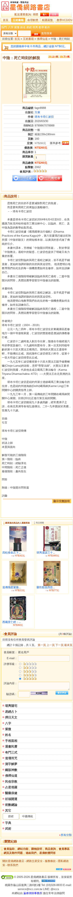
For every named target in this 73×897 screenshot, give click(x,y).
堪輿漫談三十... (45, 552)
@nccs (55, 889)
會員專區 (64, 848)
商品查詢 (50, 848)
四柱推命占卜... (11, 552)
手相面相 (11, 740)
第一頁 (42, 645)
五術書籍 (18, 20)
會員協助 (9, 848)
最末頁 (68, 645)
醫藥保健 (11, 793)
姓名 (23, 27)
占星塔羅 (11, 787)
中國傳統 (27, 816)
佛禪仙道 (42, 38)
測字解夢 (11, 764)
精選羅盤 (47, 20)
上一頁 (51, 645)
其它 (8, 810)
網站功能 (22, 848)
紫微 (17, 27)
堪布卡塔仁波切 (44, 116)
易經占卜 (11, 711)
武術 (8, 828)
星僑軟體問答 (47, 852)
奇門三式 (11, 752)
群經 (11, 816)
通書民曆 (11, 746)
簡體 (35, 14)
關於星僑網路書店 (13, 861)
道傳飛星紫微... (11, 587)
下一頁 (59, 645)
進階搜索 (46, 33)
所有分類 (66, 835)
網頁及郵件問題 (13, 852)
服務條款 (50, 861)
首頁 (5, 20)
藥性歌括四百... (45, 587)
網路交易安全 (34, 861)
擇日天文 (11, 717)
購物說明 (36, 848)
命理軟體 (32, 20)
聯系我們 (12, 865)
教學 (41, 27)
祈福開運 (11, 799)
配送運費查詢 (22, 14)
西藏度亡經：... (11, 622)
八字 (10, 27)
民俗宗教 (11, 781)
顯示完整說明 (61, 501)
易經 (29, 27)
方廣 (37, 112)
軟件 (47, 27)
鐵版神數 (11, 770)
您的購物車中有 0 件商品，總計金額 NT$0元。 (39, 46)
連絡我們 (31, 852)
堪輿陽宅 (11, 705)
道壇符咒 (11, 758)
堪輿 (35, 27)
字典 (8, 823)
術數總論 (11, 804)
